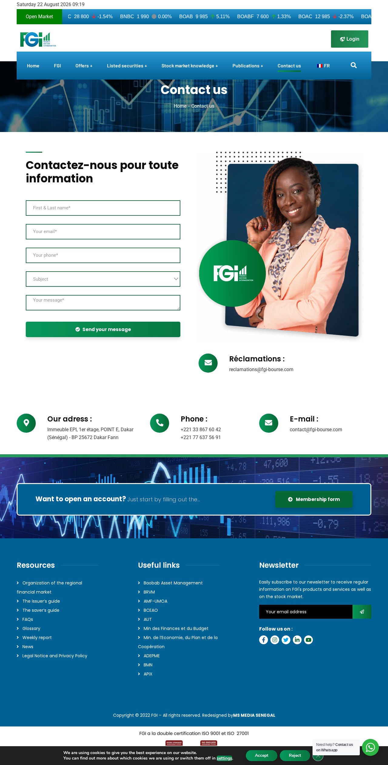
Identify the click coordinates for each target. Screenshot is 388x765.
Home (180, 106)
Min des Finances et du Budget (176, 628)
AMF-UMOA (155, 601)
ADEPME (152, 656)
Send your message (106, 329)
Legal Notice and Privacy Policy (54, 656)
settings (224, 758)
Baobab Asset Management (173, 583)
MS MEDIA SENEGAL (254, 715)
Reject (295, 755)
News (27, 647)
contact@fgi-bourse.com (316, 429)
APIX (148, 674)
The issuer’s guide (41, 601)
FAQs (27, 619)
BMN (148, 665)
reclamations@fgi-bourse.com (261, 369)
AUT (148, 619)
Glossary (31, 628)
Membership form (317, 499)
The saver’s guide (40, 610)
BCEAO (151, 610)
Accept (261, 755)
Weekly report (37, 638)
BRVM (149, 592)
